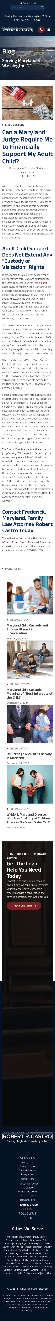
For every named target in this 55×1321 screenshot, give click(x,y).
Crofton (27, 1250)
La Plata (30, 1260)
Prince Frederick (20, 1266)
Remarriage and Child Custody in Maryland (29, 756)
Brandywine (36, 1240)
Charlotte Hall (17, 1246)
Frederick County (40, 1253)
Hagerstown (36, 1256)
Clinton (7, 1250)
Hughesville (19, 1260)
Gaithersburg (11, 1256)
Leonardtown (41, 1260)
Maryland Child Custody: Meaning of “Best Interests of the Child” (30, 693)
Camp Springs (19, 1243)
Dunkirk (36, 1250)
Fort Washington (13, 1253)
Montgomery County (42, 1263)
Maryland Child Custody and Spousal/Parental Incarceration (27, 629)
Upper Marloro (9, 1273)
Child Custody (14, 124)
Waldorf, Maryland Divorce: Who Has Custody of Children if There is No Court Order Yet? (30, 818)
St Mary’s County (21, 1270)
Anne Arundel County (27, 1236)
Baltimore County (14, 1240)
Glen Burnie (23, 1256)
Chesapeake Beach (33, 1246)
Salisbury (8, 1270)
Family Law (27, 1162)
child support (40, 282)
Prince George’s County (40, 1266)
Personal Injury (27, 1166)
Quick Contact (29, 3)
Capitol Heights (34, 1243)
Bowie (26, 1240)
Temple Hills (45, 1270)
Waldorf (21, 1273)
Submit (9, 1054)
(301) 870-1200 (29, 1204)
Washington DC (33, 1273)
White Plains (47, 1273)
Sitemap (43, 1288)
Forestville (46, 1250)
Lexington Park (9, 1263)
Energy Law (27, 1174)
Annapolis (11, 1236)
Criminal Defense (27, 1170)
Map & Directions (27, 1195)
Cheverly (48, 1246)
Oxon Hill (7, 1266)
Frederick (26, 1253)
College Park (17, 1250)
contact (20, 546)
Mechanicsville (24, 1263)
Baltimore (43, 1236)
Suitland (34, 1270)
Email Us (27, 1208)
